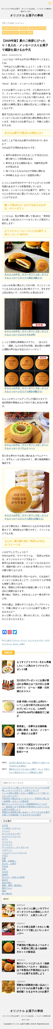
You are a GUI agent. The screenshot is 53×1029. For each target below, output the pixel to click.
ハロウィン (7, 850)
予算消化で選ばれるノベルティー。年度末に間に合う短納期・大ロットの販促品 (33, 948)
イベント (23, 640)
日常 (4, 869)
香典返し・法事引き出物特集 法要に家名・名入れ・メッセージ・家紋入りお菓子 (33, 730)
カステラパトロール (11, 836)
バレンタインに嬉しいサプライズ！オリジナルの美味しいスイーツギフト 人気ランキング (33, 912)
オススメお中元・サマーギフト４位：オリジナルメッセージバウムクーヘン (26, 447)
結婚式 (5, 874)
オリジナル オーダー (36, 640)
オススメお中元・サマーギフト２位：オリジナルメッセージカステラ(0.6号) (26, 333)
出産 (4, 858)
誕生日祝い (7, 883)
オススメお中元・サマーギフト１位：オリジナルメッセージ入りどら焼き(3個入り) (26, 276)
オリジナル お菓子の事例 (26, 15)
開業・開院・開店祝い (12, 885)
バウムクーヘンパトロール (14, 853)
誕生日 (5, 880)
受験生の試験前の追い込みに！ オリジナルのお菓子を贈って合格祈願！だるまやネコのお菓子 (33, 988)
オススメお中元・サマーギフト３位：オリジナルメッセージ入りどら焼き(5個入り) (26, 390)
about (5, 899)
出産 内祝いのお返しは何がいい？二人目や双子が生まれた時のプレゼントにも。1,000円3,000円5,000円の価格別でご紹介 (33, 708)
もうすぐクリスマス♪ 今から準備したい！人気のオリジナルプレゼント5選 (34, 666)
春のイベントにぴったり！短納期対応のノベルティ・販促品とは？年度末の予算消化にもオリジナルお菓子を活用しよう (25, 807)
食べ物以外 (7, 894)
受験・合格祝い (9, 861)
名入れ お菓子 (19, 644)
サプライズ (7, 845)
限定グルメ (7, 888)
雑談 (4, 891)
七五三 (5, 855)
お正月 (5, 825)
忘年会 (5, 866)
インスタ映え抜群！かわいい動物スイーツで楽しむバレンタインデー (33, 930)
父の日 (5, 872)
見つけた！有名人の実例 (13, 877)
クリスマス (7, 842)
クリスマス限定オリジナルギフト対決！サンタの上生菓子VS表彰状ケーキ (33, 748)
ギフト (5, 839)
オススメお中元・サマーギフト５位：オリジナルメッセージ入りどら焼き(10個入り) (26, 517)
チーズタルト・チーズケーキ (15, 847)
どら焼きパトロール (11, 640)
